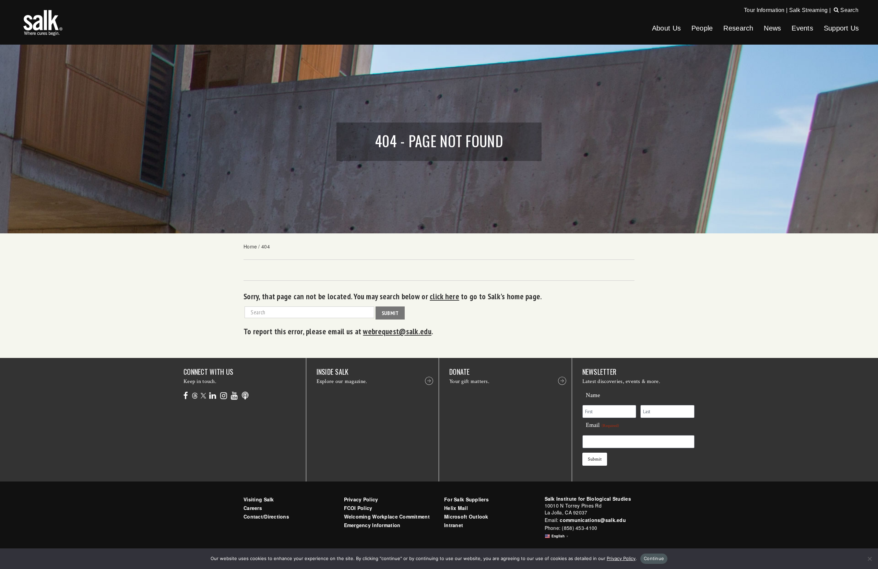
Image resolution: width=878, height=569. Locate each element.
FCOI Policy (358, 507)
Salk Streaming (808, 10)
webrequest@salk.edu (397, 331)
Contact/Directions (266, 516)
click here (444, 296)
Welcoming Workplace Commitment (387, 516)
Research (738, 28)
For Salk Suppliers (466, 499)
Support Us (841, 28)
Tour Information (764, 10)
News (772, 28)
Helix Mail (456, 507)
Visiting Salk (259, 499)
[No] (869, 558)
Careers (253, 507)
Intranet (453, 525)
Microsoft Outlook (466, 516)
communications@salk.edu (593, 519)
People (702, 28)
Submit (390, 313)
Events (802, 28)
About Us (666, 28)
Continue (654, 558)
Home (250, 246)
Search (848, 10)
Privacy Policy (361, 499)
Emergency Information (372, 525)
